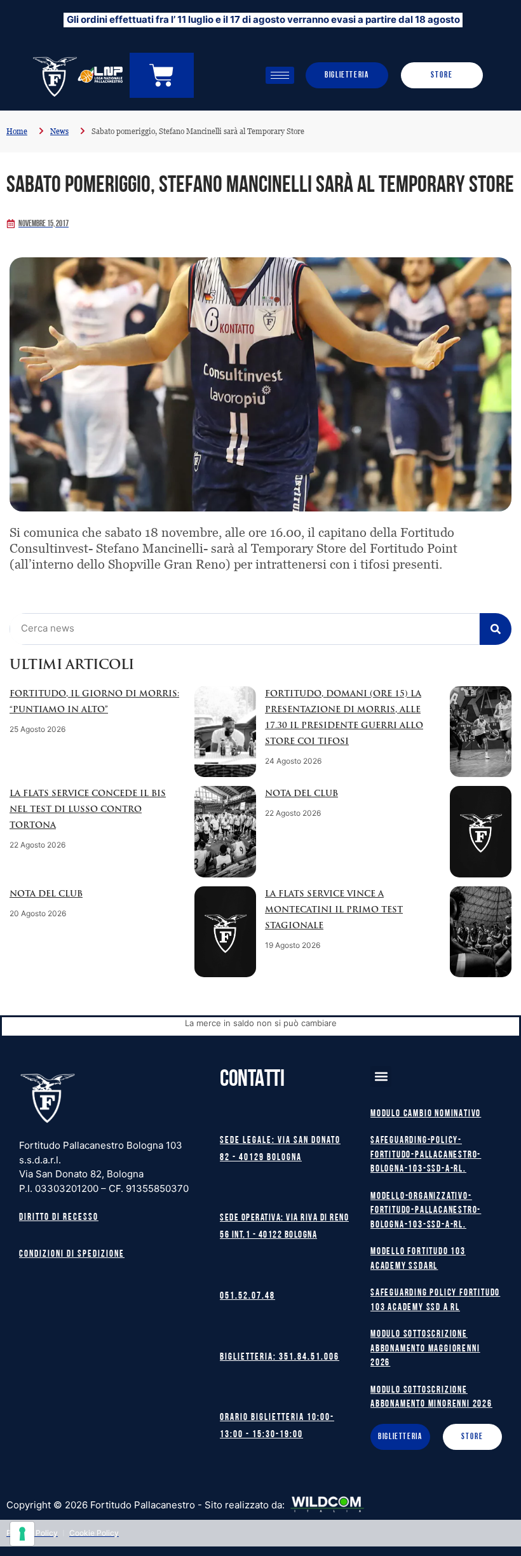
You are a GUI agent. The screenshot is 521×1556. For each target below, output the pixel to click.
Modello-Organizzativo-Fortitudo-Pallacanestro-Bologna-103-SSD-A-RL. (425, 1211)
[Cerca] (495, 629)
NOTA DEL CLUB (301, 794)
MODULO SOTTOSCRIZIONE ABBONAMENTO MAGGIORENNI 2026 (425, 1349)
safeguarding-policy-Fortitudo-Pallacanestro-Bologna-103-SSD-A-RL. (425, 1155)
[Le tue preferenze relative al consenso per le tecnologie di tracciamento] (22, 1534)
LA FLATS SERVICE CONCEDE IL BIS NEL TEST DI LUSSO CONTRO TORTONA (88, 810)
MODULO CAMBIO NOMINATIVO (425, 1114)
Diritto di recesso (58, 1217)
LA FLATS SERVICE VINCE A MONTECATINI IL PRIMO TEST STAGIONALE (334, 910)
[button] (380, 1076)
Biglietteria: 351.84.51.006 (279, 1357)
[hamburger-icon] (280, 75)
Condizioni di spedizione (72, 1254)
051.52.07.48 (247, 1296)
